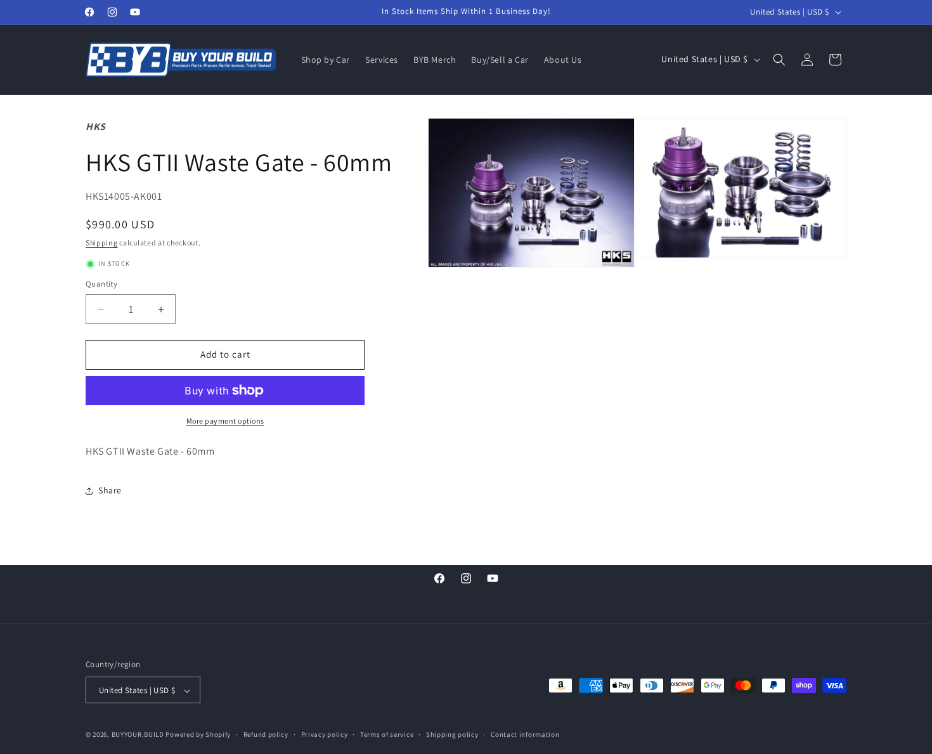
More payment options (225, 421)
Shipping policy (452, 734)
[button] (779, 60)
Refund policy (265, 734)
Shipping (102, 242)
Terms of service (386, 734)
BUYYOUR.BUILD (138, 735)
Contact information (525, 734)
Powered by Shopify (198, 735)
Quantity (101, 284)
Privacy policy (324, 734)
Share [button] (110, 491)
